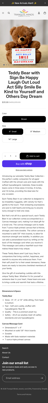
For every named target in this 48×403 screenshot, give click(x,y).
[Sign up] (42, 378)
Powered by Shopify (39, 389)
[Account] (39, 13)
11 (27, 65)
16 (39, 65)
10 (25, 65)
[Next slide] (45, 3)
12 (30, 65)
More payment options (24, 170)
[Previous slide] (3, 3)
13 (32, 65)
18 (44, 65)
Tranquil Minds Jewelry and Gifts (19, 389)
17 (42, 65)
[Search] (9, 13)
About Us (6, 352)
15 (37, 65)
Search (5, 348)
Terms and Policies (24, 394)
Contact (5, 357)
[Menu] (3, 13)
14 (34, 65)
